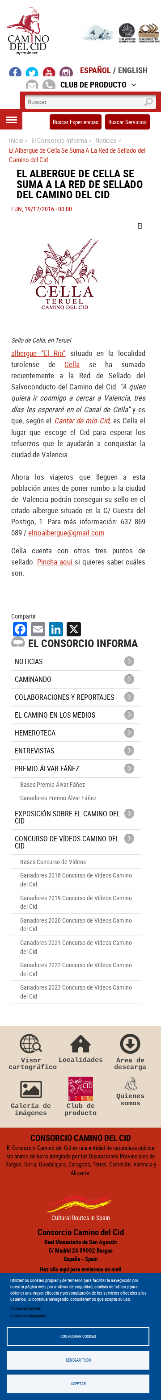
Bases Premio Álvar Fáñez (52, 784)
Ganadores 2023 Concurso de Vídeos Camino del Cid (76, 991)
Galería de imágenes (31, 1109)
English (133, 70)
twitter (32, 71)
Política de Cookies (25, 1308)
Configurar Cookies (78, 1336)
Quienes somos (130, 1099)
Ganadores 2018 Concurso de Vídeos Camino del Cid (76, 879)
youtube (49, 71)
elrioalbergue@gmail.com (66, 532)
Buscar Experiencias (75, 122)
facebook (15, 71)
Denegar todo (78, 1360)
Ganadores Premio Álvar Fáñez (58, 798)
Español (95, 70)
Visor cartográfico (30, 1064)
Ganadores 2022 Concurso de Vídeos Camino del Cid (76, 969)
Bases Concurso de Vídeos (53, 861)
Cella (72, 364)
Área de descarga (130, 1064)
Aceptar (78, 1383)
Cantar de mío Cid (82, 420)
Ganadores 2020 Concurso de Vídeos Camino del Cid (76, 924)
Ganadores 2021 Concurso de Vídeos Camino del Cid (76, 947)
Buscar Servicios (127, 122)
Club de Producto (93, 84)
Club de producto (80, 1109)
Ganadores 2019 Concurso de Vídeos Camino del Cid (76, 902)
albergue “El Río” (38, 353)
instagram (66, 71)
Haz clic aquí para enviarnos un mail (80, 1269)
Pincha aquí (56, 561)
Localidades (81, 1060)
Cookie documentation (28, 1315)
